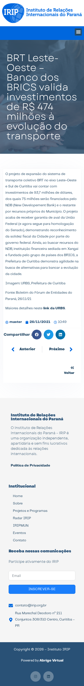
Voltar (69, 373)
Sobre (18, 503)
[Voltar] (72, 368)
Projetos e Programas (30, 510)
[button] (78, 32)
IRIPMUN (20, 525)
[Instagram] (35, 676)
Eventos (19, 533)
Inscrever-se (42, 589)
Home (18, 496)
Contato (19, 540)
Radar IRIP (22, 518)
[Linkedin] (48, 676)
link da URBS (54, 308)
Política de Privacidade (30, 465)
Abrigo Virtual (51, 660)
